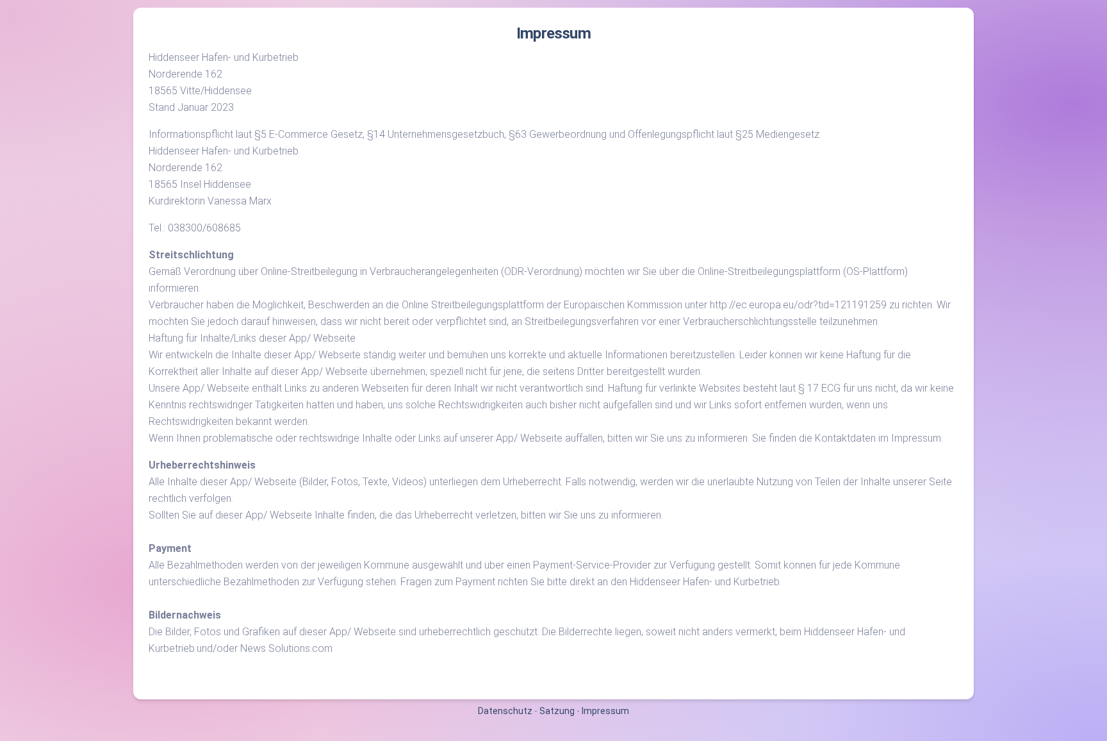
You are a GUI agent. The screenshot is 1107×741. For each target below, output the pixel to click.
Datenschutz (505, 711)
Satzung (557, 711)
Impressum (605, 711)
